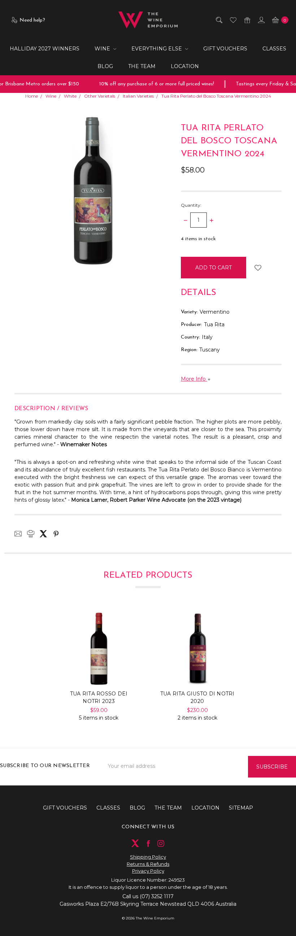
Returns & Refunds (148, 864)
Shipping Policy (148, 857)
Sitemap (241, 808)
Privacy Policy (148, 871)
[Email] (18, 533)
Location (185, 66)
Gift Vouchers (225, 48)
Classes (274, 48)
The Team (142, 66)
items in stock (198, 239)
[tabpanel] (98, 666)
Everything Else (157, 48)
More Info (194, 379)
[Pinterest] (56, 533)
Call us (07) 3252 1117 (148, 896)
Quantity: (191, 205)
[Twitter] (43, 533)
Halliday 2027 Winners (44, 48)
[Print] (30, 533)
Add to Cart (98, 671)
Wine (103, 48)
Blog (105, 66)
